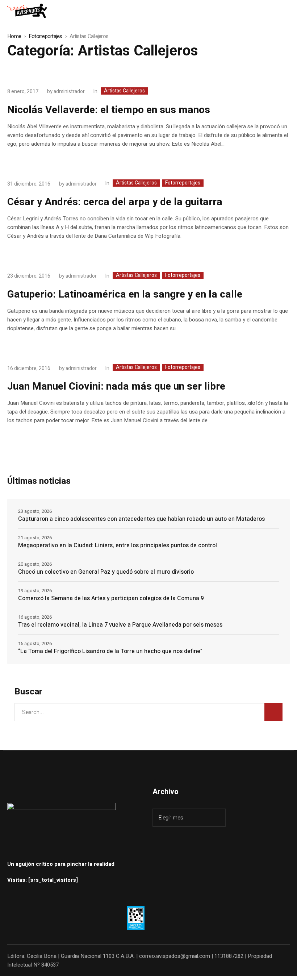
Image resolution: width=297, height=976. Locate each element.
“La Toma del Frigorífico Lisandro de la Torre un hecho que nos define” (110, 651)
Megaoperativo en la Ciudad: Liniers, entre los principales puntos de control (117, 545)
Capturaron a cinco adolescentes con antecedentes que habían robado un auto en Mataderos (141, 519)
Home (14, 36)
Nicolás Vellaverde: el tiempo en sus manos (108, 110)
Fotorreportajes (45, 36)
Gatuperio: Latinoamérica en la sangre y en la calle (124, 294)
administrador (69, 91)
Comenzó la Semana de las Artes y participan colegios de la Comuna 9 (111, 598)
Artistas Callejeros (124, 91)
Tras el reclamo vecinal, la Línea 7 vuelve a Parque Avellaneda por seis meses (120, 624)
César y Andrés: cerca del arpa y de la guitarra (114, 202)
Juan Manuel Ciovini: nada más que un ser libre (116, 386)
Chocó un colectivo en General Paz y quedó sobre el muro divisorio (106, 572)
